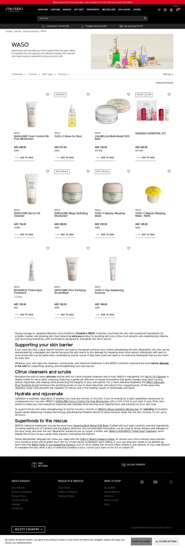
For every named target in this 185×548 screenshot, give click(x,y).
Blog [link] (106, 504)
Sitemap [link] (16, 504)
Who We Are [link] (18, 488)
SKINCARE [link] (43, 10)
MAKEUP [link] (67, 10)
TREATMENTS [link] (92, 10)
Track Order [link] (64, 488)
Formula (62, 74)
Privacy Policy (19, 496)
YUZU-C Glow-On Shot (68, 136)
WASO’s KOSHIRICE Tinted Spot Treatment (132, 431)
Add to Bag (26, 158)
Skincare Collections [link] (31, 31)
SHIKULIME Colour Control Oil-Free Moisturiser (82, 401)
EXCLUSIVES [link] (124, 10)
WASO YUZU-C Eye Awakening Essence (53, 445)
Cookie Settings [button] (20, 500)
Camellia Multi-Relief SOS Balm (90, 426)
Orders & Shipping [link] (67, 492)
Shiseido (9, 31)
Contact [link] (175, 6)
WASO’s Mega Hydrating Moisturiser (118, 409)
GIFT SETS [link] (79, 10)
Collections (17, 74)
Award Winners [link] (112, 492)
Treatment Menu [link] (66, 496)
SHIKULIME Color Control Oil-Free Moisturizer (31, 138)
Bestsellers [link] (110, 488)
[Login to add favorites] (47, 94)
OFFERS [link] (137, 10)
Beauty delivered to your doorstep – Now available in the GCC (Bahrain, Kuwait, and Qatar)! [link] (92, 2)
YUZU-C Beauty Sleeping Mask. (97, 439)
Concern (32, 74)
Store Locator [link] (111, 500)
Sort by (167, 74)
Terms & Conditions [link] (22, 492)
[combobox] (91, 18)
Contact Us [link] (17, 508)
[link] (14, 9)
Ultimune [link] (109, 496)
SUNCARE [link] (55, 10)
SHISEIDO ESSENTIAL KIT (150, 133)
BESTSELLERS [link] (108, 10)
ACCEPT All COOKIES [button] (141, 542)
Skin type (47, 74)
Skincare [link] (18, 31)
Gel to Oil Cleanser (155, 377)
